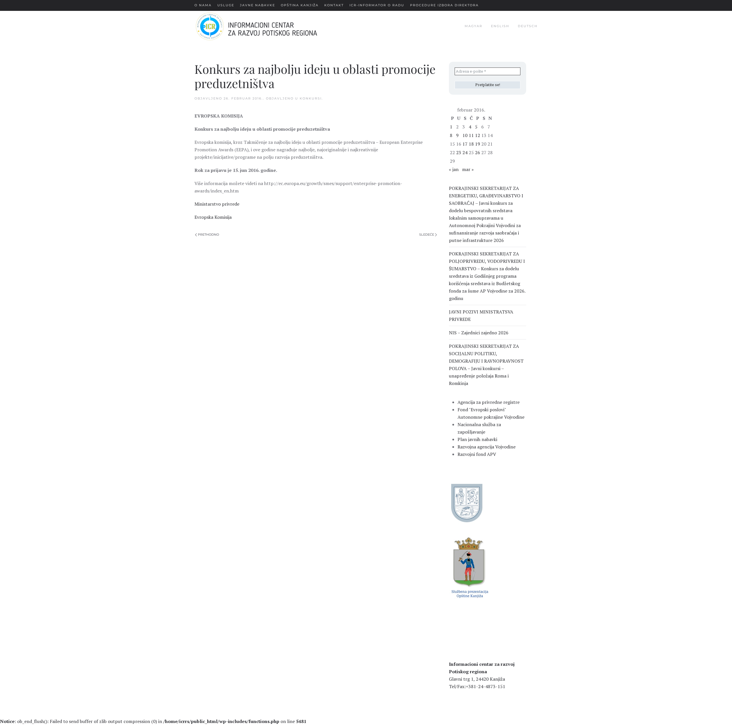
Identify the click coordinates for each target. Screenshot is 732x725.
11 (471, 135)
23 (458, 152)
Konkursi (311, 98)
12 (477, 135)
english (500, 26)
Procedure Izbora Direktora (444, 5)
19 (477, 144)
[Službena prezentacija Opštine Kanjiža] (469, 567)
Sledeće (426, 235)
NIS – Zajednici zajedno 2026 (478, 332)
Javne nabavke (257, 5)
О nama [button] (203, 5)
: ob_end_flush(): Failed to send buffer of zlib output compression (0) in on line (153, 721)
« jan (454, 169)
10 (465, 135)
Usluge (225, 5)
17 (465, 144)
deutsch (528, 26)
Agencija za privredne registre (489, 402)
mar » (468, 169)
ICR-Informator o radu (376, 5)
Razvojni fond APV (477, 454)
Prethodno (208, 235)
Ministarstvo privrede (216, 204)
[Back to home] (265, 26)
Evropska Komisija (213, 217)
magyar (473, 26)
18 (471, 144)
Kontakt (334, 5)
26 (477, 152)
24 (465, 152)
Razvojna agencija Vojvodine (487, 447)
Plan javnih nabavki (477, 439)
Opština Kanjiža (300, 5)
